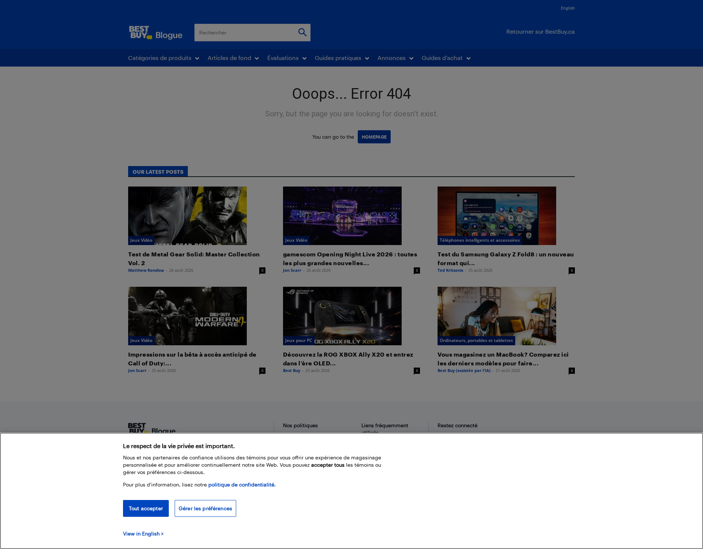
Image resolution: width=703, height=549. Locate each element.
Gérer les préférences (205, 508)
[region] (351, 491)
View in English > (143, 533)
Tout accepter (146, 508)
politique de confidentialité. (242, 484)
